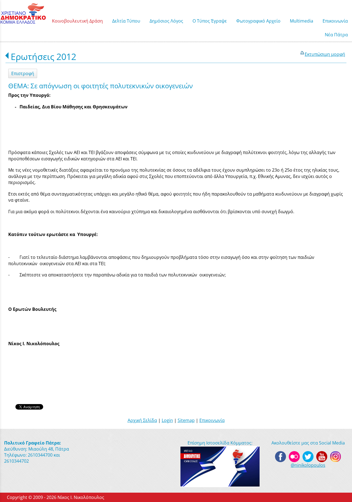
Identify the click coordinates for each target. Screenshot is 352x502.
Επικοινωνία (212, 420)
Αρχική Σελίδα (142, 420)
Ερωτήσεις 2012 (43, 56)
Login (167, 420)
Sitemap (186, 420)
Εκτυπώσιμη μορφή (325, 54)
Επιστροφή (22, 73)
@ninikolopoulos (308, 465)
